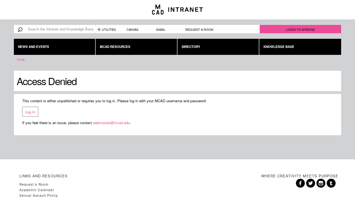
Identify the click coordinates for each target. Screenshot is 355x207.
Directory (191, 46)
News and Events (33, 46)
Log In (30, 111)
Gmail (160, 29)
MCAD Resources (115, 46)
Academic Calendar (36, 190)
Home (21, 59)
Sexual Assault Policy (38, 195)
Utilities (109, 29)
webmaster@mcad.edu (111, 122)
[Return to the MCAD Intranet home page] (177, 9)
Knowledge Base (278, 46)
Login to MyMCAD (300, 29)
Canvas (132, 29)
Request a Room (199, 29)
